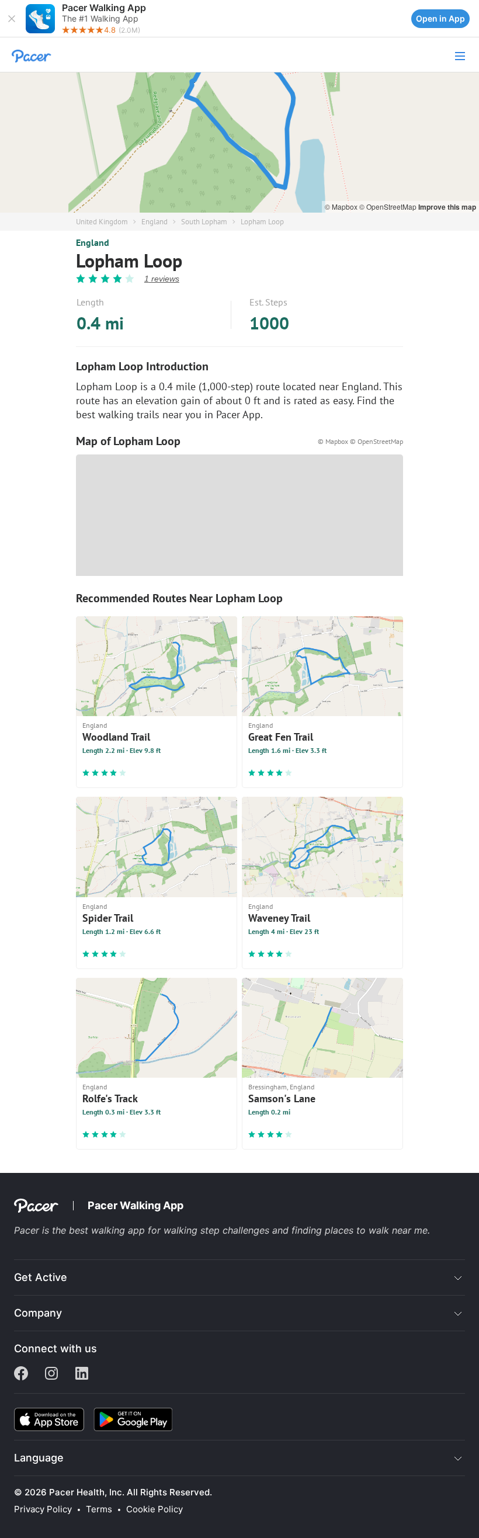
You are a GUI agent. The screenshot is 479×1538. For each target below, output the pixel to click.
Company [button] (38, 1313)
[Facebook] (21, 1374)
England (154, 222)
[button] (12, 19)
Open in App (440, 18)
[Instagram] (51, 1374)
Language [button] (39, 1458)
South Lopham (204, 222)
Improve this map (447, 207)
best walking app (108, 1230)
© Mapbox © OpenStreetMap (360, 441)
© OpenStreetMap (388, 206)
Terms (99, 1509)
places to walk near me (376, 1230)
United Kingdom (102, 222)
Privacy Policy (43, 1509)
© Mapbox (342, 206)
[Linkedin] (82, 1374)
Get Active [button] (40, 1277)
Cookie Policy (154, 1509)
